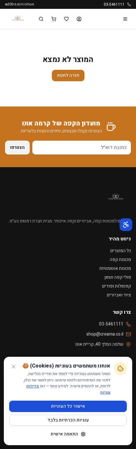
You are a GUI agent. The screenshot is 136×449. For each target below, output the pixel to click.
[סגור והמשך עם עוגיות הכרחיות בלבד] (13, 366)
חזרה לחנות (68, 75)
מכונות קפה (120, 259)
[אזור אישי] (79, 19)
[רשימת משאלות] (66, 19)
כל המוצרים (120, 250)
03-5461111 (114, 4)
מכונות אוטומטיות (115, 268)
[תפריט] (125, 19)
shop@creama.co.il (104, 334)
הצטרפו (17, 147)
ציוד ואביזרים (119, 295)
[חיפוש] (41, 19)
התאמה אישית (64, 434)
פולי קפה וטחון (117, 277)
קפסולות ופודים (116, 286)
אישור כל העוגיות (68, 406)
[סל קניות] (53, 19)
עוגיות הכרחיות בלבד (68, 420)
